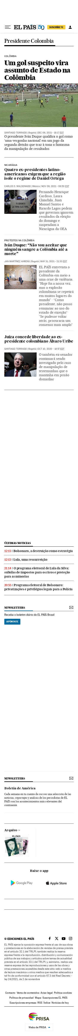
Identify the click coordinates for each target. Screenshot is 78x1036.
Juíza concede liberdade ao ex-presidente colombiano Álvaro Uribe (38, 339)
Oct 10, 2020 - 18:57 (50, 348)
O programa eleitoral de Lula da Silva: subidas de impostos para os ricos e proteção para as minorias (37, 572)
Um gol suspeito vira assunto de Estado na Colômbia (37, 70)
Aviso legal (47, 993)
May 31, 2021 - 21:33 (53, 261)
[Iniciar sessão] (70, 27)
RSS (39, 1002)
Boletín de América (20, 788)
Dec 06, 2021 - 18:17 (50, 132)
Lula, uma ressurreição (30, 560)
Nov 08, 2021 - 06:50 (55, 186)
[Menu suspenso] (7, 27)
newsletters (14, 607)
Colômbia (10, 56)
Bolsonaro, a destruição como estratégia (43, 551)
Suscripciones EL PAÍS (54, 997)
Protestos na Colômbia (19, 240)
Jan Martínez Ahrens (17, 261)
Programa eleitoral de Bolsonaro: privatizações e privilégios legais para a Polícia (38, 587)
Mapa (38, 997)
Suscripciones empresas (23, 1002)
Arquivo (10, 830)
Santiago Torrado (15, 132)
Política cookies (63, 993)
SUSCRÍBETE (56, 27)
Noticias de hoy (60, 1002)
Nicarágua (11, 165)
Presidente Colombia (29, 41)
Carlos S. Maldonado (17, 186)
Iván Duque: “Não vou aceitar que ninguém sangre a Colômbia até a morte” (36, 250)
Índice (47, 1002)
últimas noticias (17, 543)
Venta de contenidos (28, 993)
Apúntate (12, 621)
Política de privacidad (21, 997)
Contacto (10, 993)
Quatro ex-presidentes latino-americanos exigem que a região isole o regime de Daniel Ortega (35, 174)
